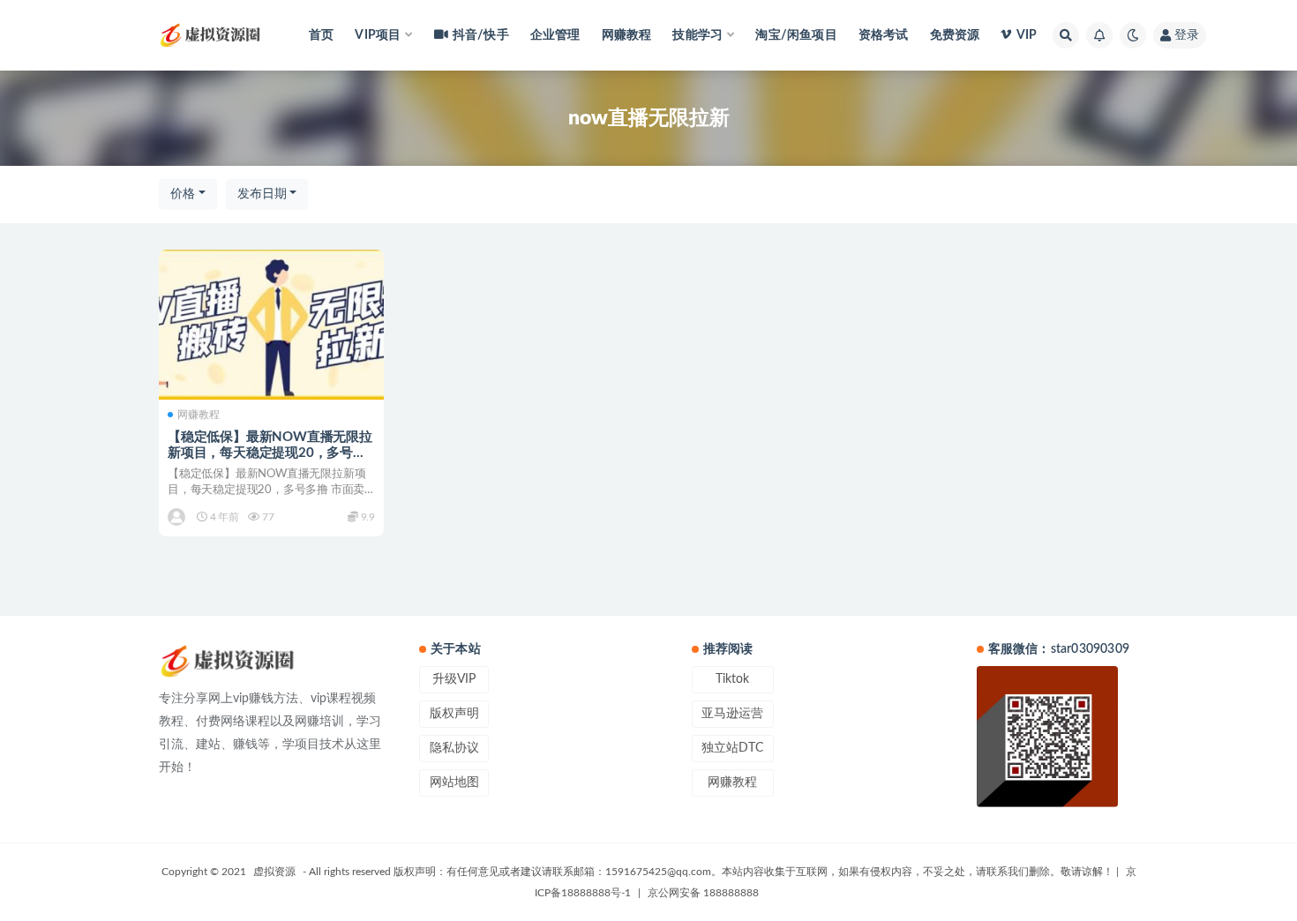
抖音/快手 (481, 35)
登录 (1186, 35)
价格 (182, 194)
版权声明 (454, 714)
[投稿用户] (178, 517)
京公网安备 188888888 (703, 892)
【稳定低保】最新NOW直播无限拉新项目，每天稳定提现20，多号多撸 (270, 453)
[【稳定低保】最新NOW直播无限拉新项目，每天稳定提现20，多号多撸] (271, 325)
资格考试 (883, 35)
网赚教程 (627, 35)
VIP (1026, 35)
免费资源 (955, 35)
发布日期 (262, 194)
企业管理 (555, 35)
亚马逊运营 (732, 714)
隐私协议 (454, 748)
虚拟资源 (274, 871)
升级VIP (454, 679)
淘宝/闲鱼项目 (795, 35)
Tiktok (732, 679)
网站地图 (454, 782)
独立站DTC (732, 748)
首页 (321, 35)
